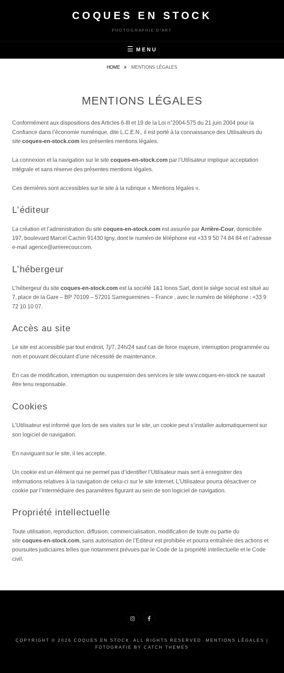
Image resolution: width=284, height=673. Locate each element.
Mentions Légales (235, 640)
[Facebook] (149, 618)
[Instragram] (132, 618)
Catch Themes (166, 647)
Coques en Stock (142, 15)
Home (114, 67)
